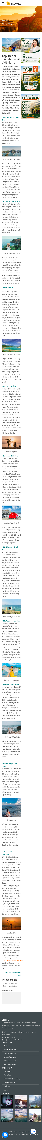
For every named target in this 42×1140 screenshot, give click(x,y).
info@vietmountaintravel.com (12, 1040)
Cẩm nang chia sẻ (9, 1082)
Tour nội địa (7, 1071)
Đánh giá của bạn (8, 990)
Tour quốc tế (7, 1075)
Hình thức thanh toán (10, 1049)
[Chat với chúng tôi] (5, 1135)
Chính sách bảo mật (10, 1061)
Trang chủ (5, 20)
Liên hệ (6, 1090)
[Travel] (13, 3)
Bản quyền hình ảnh (10, 1065)
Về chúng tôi (7, 1046)
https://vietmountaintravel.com (12, 960)
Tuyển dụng (7, 1086)
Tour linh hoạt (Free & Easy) (12, 1079)
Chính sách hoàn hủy (10, 1053)
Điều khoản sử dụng (10, 1057)
